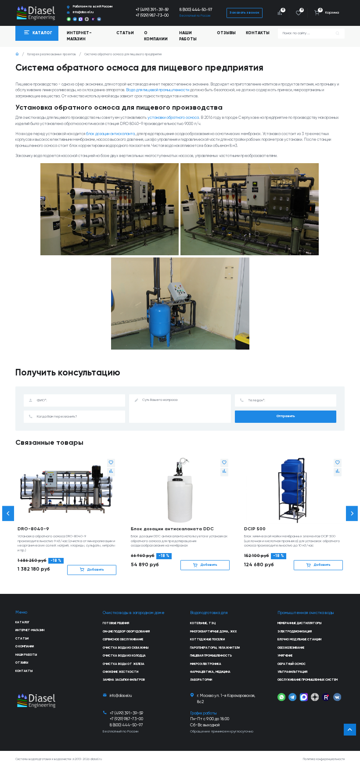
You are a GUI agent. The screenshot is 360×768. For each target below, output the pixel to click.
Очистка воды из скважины (125, 648)
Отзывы (226, 33)
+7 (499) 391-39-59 (152, 10)
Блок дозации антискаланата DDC (172, 529)
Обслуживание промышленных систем (307, 680)
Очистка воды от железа (123, 664)
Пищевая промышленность (211, 655)
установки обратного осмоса (173, 118)
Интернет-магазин (29, 630)
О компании (156, 36)
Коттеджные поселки (207, 639)
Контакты (258, 33)
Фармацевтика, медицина (210, 672)
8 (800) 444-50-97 (196, 10)
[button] (8, 513)
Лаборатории (201, 680)
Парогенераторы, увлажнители (215, 648)
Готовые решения (116, 623)
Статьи (125, 33)
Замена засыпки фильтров (124, 680)
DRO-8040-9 (33, 529)
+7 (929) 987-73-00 (152, 16)
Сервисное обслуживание (123, 639)
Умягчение (284, 655)
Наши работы (188, 36)
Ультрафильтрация (292, 672)
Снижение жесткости (120, 672)
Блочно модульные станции (299, 639)
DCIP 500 (255, 529)
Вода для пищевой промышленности (157, 90)
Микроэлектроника (205, 664)
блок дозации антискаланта (110, 134)
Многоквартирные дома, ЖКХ (213, 631)
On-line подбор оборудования (126, 631)
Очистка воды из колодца (124, 655)
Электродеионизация (294, 631)
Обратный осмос (291, 664)
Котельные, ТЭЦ (203, 623)
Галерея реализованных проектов (51, 54)
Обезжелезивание (290, 648)
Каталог (22, 622)
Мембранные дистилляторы (299, 623)
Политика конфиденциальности (324, 759)
